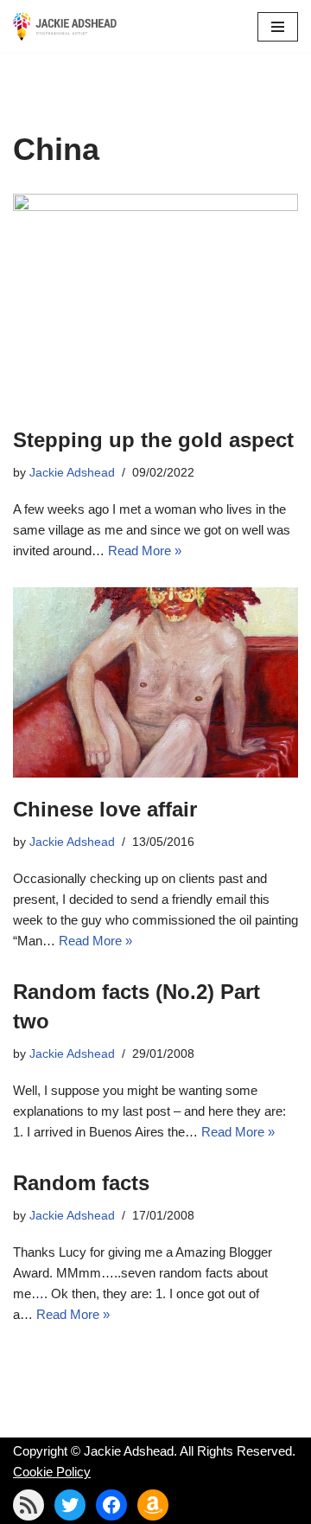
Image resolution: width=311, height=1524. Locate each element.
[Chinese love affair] (155, 682)
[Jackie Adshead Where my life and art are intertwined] (65, 26)
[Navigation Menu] (277, 27)
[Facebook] (111, 1505)
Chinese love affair (105, 809)
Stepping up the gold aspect (153, 439)
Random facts (81, 1182)
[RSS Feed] (28, 1505)
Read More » (144, 550)
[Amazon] (152, 1505)
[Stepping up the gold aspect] (155, 301)
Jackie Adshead (72, 472)
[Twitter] (70, 1505)
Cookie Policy (52, 1471)
